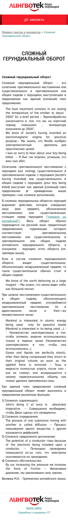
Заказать (36, 20)
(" (47, 216)
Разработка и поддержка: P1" (34, 512)
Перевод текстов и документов (21, 32)
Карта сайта (34, 507)
